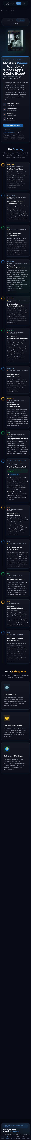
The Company (10, 20)
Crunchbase (21, 138)
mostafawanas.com (8, 132)
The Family (15, 23)
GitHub (20, 135)
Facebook (6, 135)
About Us (8, 10)
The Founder (21, 20)
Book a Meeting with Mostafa (13, 125)
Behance (13, 138)
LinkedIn (18, 132)
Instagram (14, 135)
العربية (23, 3)
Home (2, 10)
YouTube (6, 138)
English (18, 3)
